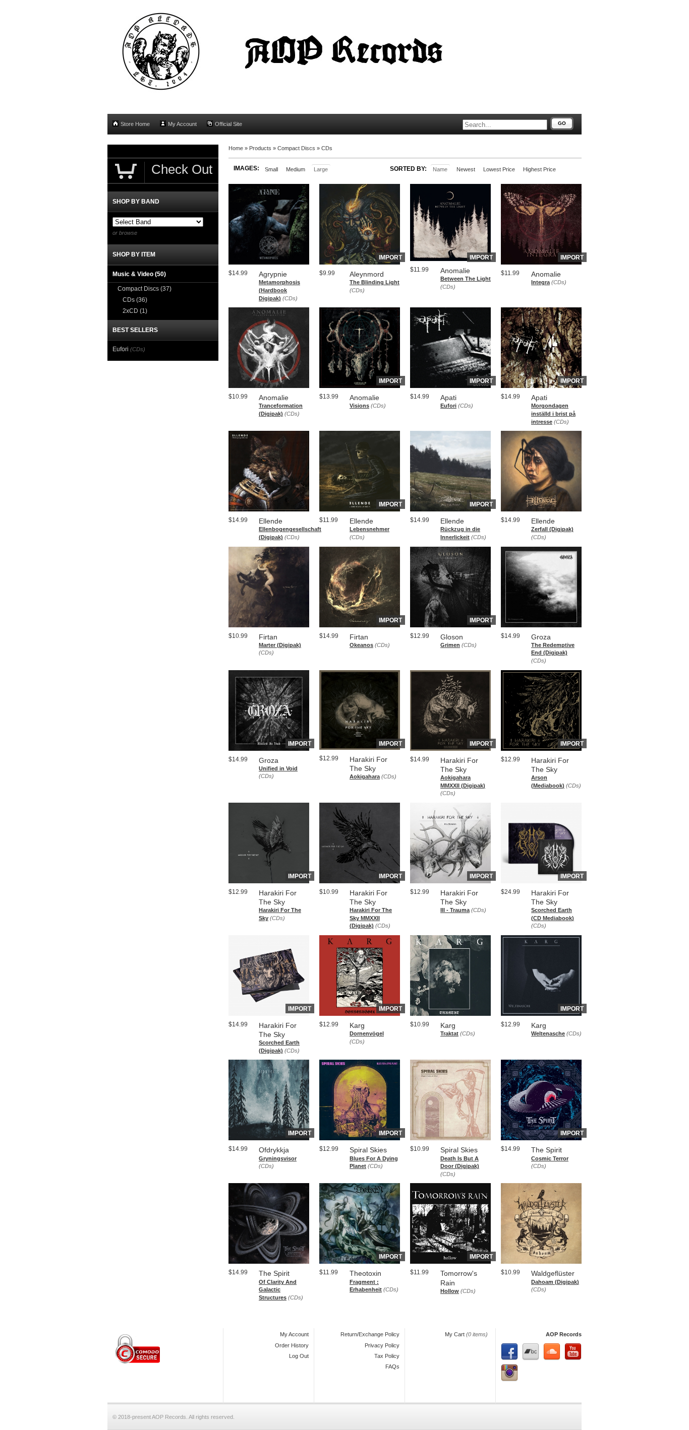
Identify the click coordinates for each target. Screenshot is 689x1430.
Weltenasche (548, 1033)
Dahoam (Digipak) (555, 1282)
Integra (540, 282)
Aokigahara (365, 776)
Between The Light (465, 279)
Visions (359, 406)
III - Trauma (455, 910)
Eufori (448, 406)
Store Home (135, 124)
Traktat (449, 1033)
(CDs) (290, 298)
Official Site (228, 124)
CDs (326, 148)
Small (271, 169)
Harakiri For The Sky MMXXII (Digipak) (371, 918)
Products (260, 148)
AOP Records (564, 1334)
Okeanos (361, 645)
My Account (182, 124)
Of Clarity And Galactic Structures (278, 1290)
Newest (465, 169)
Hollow (449, 1291)
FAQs (392, 1366)
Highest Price (539, 169)
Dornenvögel (367, 1033)
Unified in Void (278, 768)
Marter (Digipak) (280, 645)
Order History (292, 1345)
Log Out (299, 1356)
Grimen (450, 645)
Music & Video (139, 274)
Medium (295, 169)
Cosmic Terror (549, 1158)
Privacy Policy (382, 1345)
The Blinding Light (374, 282)
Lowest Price (499, 169)
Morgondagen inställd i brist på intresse (553, 413)
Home (235, 148)
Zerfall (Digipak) (552, 529)
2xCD (135, 310)
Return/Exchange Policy (369, 1334)
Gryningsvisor (278, 1158)
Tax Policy (386, 1356)
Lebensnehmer (369, 529)
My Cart (455, 1334)
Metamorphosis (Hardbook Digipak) (279, 290)
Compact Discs (296, 148)
